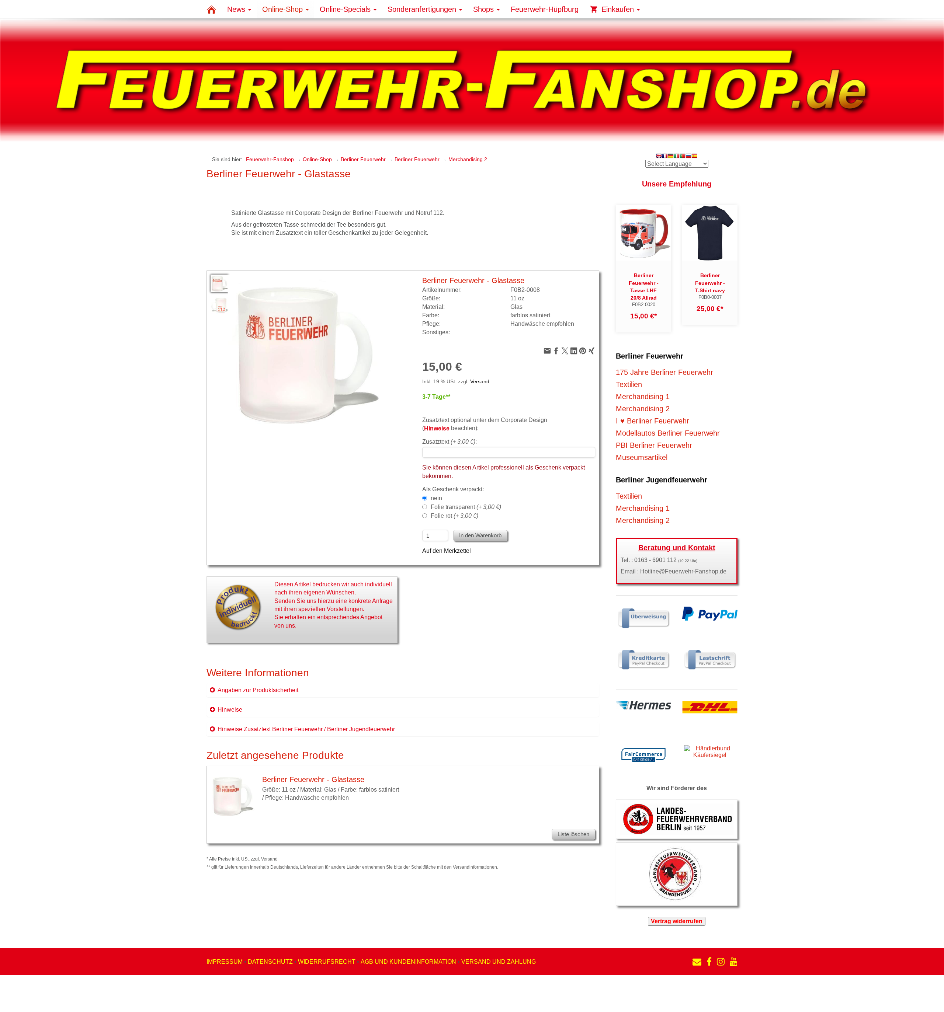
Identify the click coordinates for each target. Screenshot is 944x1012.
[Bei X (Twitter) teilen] (565, 351)
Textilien (629, 384)
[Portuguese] (683, 156)
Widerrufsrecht (326, 962)
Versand (479, 381)
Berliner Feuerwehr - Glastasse (313, 779)
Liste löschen (573, 834)
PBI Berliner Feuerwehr (654, 445)
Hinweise (230, 709)
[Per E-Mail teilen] (547, 351)
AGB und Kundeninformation (408, 962)
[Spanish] (694, 156)
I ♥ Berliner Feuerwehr (652, 421)
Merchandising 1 (643, 396)
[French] (665, 156)
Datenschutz (270, 962)
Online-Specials (346, 9)
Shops (484, 9)
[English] (659, 156)
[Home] (211, 9)
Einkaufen (617, 9)
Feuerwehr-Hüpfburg (545, 9)
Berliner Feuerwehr (363, 159)
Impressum (224, 962)
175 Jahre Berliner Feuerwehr (664, 372)
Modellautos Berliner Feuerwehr (668, 433)
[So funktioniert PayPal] (710, 613)
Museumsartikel (641, 457)
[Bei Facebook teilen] (556, 351)
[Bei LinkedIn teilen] (573, 351)
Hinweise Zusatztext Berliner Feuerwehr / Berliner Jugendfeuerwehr (306, 729)
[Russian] (688, 156)
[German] (671, 156)
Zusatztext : (449, 442)
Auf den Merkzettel (446, 551)
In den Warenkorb (480, 535)
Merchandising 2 (467, 159)
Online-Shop (283, 9)
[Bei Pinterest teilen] (582, 351)
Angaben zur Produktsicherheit (258, 690)
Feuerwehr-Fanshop (270, 159)
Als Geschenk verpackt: (453, 489)
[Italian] (677, 156)
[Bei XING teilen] (591, 351)
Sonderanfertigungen (423, 9)
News (237, 9)
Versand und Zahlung (498, 962)
